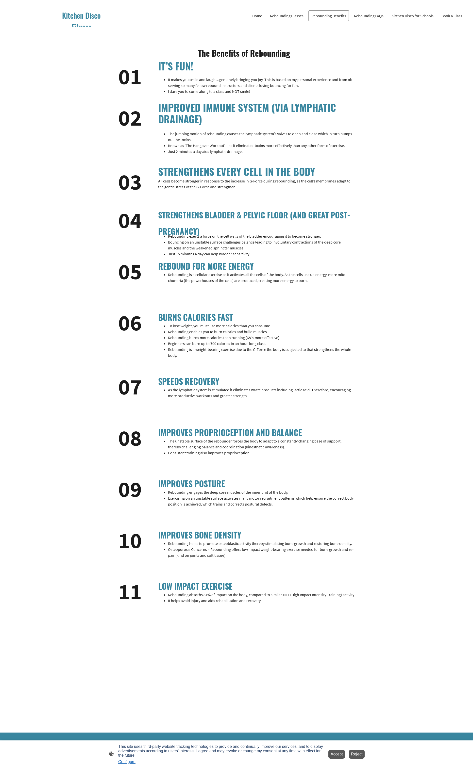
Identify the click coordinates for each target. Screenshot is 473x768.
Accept (337, 754)
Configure (126, 762)
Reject (356, 754)
